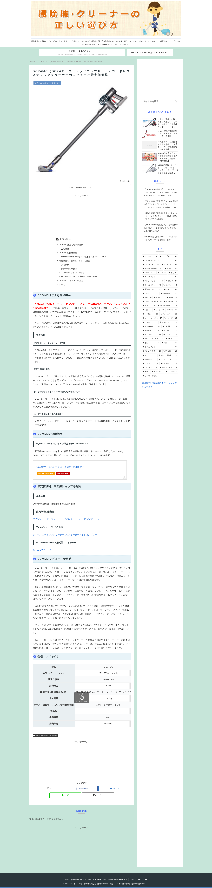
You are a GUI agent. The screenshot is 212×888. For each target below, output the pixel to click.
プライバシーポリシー (138, 880)
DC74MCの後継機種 (68, 253)
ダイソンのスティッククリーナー (46, 736)
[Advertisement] (82, 214)
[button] (98, 795)
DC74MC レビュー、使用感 (71, 280)
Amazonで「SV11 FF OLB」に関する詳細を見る (60, 467)
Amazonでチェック (42, 550)
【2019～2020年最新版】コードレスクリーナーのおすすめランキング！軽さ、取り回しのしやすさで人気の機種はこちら (161, 192)
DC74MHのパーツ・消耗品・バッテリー (79, 276)
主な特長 (65, 249)
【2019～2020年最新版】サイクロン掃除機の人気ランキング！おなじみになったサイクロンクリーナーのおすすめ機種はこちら (161, 204)
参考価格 (65, 264)
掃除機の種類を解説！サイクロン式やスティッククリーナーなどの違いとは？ (160, 238)
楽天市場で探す (62, 473)
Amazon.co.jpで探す (45, 473)
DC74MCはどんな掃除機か (71, 245)
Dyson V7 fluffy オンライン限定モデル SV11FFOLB (83, 257)
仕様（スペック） (67, 284)
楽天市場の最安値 (69, 268)
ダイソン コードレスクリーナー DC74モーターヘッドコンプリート (66, 519)
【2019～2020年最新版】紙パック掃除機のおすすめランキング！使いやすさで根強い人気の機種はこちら (161, 228)
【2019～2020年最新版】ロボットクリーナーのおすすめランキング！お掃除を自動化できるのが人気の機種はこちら (161, 216)
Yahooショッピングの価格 (73, 272)
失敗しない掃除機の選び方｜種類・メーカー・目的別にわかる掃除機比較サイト (96, 880)
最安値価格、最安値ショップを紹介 (74, 261)
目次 (62, 239)
